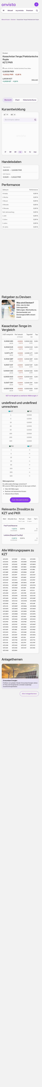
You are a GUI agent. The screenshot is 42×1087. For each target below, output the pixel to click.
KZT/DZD (32, 559)
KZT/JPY (14, 593)
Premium (29, 10)
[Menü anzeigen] (4, 11)
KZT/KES (14, 598)
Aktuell (10, 10)
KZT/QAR (5, 598)
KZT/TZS (5, 640)
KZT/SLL (14, 632)
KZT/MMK (15, 614)
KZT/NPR (32, 614)
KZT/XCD (32, 619)
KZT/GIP (32, 582)
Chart (17, 100)
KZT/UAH (14, 645)
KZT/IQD (5, 590)
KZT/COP (24, 598)
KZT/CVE (32, 595)
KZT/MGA (24, 606)
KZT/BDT (5, 567)
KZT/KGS (5, 603)
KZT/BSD (23, 564)
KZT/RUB (14, 627)
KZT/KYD (5, 595)
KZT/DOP (5, 580)
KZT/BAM (5, 601)
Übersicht (8, 100)
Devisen (13, 19)
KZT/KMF (32, 598)
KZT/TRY (23, 642)
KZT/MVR (14, 608)
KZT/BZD (23, 567)
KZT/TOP (23, 640)
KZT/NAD (24, 614)
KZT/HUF (23, 645)
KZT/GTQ (5, 585)
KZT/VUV (23, 648)
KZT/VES (32, 648)
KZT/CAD (24, 595)
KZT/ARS (14, 562)
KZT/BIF (32, 572)
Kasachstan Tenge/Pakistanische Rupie (28, 19)
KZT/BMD (33, 567)
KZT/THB (14, 640)
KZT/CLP (23, 575)
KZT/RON (5, 627)
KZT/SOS (32, 632)
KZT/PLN (23, 624)
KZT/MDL (32, 611)
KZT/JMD (5, 593)
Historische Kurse (29, 100)
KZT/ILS (32, 590)
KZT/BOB (14, 569)
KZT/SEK (14, 629)
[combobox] (20, 120)
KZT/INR (23, 588)
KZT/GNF (14, 585)
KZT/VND (5, 650)
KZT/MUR (32, 608)
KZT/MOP (15, 606)
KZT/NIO (23, 616)
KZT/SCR (5, 632)
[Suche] (37, 11)
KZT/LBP (32, 603)
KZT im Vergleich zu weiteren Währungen (21, 396)
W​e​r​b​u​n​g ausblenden (28, 35)
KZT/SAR (5, 629)
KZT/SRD (14, 637)
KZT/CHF (23, 629)
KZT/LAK (14, 603)
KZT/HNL (5, 588)
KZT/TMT (32, 642)
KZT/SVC (14, 580)
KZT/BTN (5, 569)
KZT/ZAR (23, 635)
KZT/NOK (14, 619)
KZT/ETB (5, 564)
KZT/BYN (14, 650)
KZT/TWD (6, 616)
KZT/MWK (33, 606)
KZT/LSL (23, 603)
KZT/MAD (24, 608)
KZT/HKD (14, 588)
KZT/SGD (23, 632)
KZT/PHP (14, 624)
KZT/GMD (15, 582)
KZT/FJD (5, 582)
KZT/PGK (23, 622)
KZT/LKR (5, 635)
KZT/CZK (5, 642)
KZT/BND (14, 572)
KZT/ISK (23, 590)
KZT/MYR (5, 608)
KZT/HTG (32, 585)
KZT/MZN (14, 611)
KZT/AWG (33, 562)
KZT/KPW (6, 619)
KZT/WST (32, 627)
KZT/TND (14, 642)
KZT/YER (23, 593)
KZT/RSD (32, 629)
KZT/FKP (32, 580)
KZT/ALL (23, 559)
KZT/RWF (33, 624)
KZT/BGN (24, 572)
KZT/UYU (32, 645)
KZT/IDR (32, 588)
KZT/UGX (5, 645)
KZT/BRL (32, 569)
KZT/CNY (32, 575)
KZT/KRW (6, 637)
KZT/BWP (24, 569)
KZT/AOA (5, 562)
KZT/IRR (14, 590)
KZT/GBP (5, 572)
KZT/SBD (23, 627)
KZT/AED (23, 577)
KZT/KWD (24, 601)
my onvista (20, 10)
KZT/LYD (5, 606)
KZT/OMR (24, 619)
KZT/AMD (24, 562)
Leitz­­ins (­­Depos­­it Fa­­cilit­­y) (13, 535)
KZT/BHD (32, 564)
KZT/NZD (14, 616)
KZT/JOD (32, 593)
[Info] (6, 114)
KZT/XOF (5, 575)
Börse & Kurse (6, 19)
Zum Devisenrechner (20, 500)
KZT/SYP (32, 637)
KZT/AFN (5, 559)
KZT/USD (14, 648)
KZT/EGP (14, 559)
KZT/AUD (14, 564)
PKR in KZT (35, 80)
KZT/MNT (5, 614)
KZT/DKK (14, 577)
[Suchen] (35, 120)
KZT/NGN (33, 616)
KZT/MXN (24, 611)
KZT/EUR (23, 580)
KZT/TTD (32, 640)
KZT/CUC (14, 601)
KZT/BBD (14, 567)
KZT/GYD (23, 585)
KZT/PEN (5, 624)
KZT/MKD (5, 611)
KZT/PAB (14, 622)
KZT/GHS (23, 582)
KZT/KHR (14, 595)
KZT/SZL (23, 637)
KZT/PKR (5, 622)
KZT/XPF (14, 575)
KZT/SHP (14, 635)
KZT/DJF (32, 577)
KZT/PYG (32, 622)
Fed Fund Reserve (10, 526)
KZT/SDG (32, 635)
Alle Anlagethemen (29, 694)
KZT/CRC (5, 577)
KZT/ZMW (33, 601)
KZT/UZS (5, 648)
